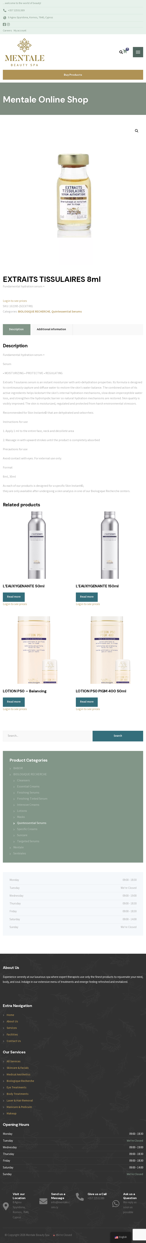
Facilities (12, 1035)
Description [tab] (16, 330)
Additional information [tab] (51, 330)
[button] (136, 130)
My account (20, 31)
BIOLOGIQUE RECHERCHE (34, 312)
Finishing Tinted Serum (32, 799)
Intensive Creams (28, 805)
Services (12, 1028)
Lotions (22, 811)
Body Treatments (18, 1094)
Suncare (22, 835)
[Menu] (138, 52)
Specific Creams (27, 829)
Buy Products (73, 74)
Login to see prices (15, 301)
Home (10, 1015)
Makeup (11, 1114)
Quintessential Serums (67, 312)
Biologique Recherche (20, 1081)
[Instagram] (8, 25)
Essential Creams (28, 787)
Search (118, 736)
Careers (7, 31)
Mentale (18, 847)
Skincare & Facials (18, 1068)
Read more (14, 597)
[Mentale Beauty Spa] (24, 52)
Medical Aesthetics (18, 1075)
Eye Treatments (16, 1088)
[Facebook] (4, 25)
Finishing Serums (28, 793)
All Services (14, 1062)
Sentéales (19, 854)
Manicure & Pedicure (19, 1107)
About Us (12, 1022)
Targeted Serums (28, 841)
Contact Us (14, 1041)
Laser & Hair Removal (20, 1101)
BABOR (18, 768)
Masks (21, 817)
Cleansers (23, 781)
